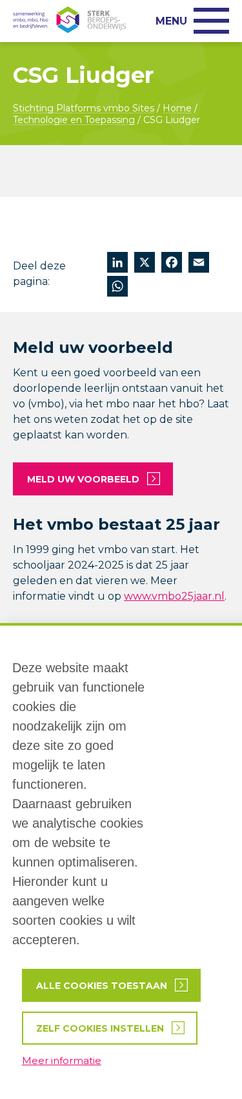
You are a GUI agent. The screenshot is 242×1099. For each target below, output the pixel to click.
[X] (144, 264)
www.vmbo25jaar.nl (174, 596)
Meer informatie (61, 1060)
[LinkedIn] (117, 264)
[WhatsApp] (117, 288)
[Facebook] (171, 264)
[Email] (198, 264)
